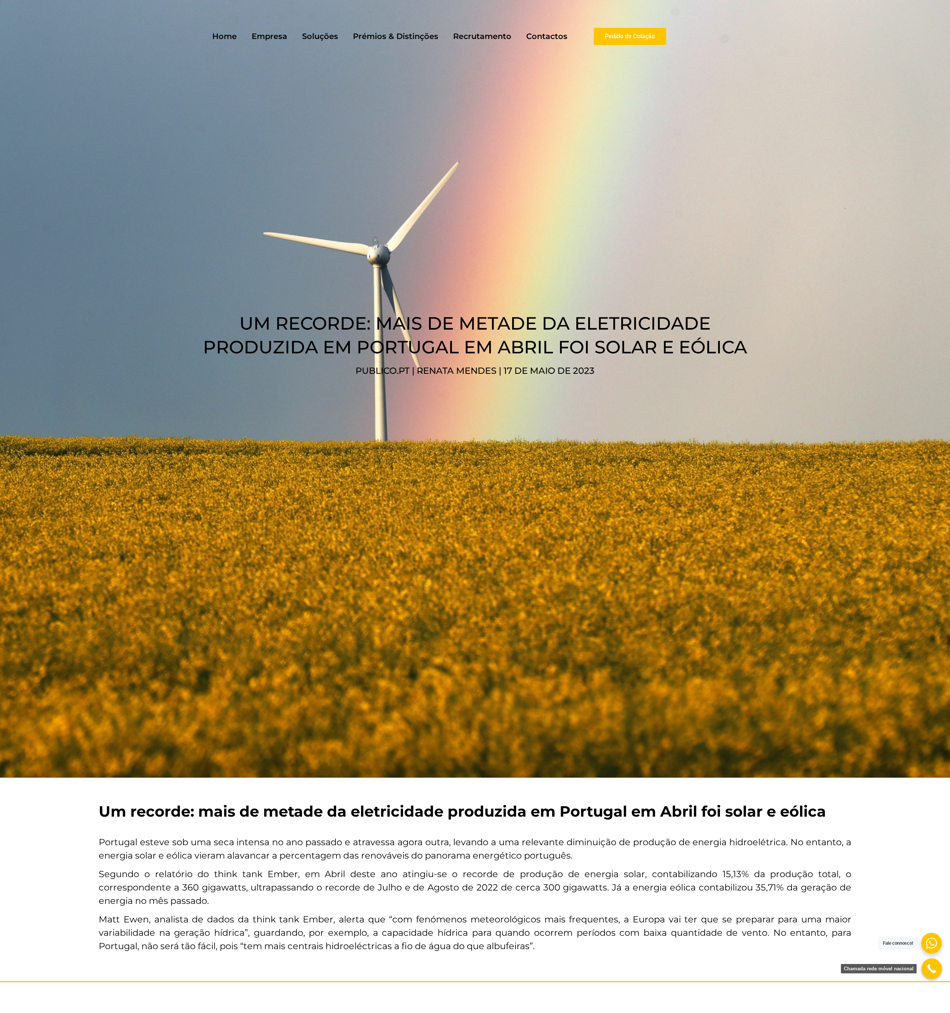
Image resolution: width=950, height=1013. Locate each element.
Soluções (320, 36)
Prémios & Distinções (395, 36)
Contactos (546, 36)
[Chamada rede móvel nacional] (931, 968)
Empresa (269, 36)
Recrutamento (482, 36)
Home (224, 36)
